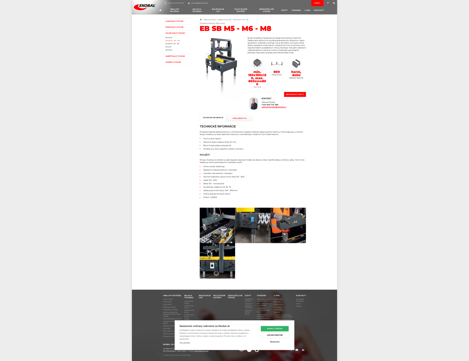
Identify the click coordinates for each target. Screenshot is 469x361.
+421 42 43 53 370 (176, 3)
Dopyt (317, 3)
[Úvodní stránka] (145, 7)
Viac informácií (185, 343)
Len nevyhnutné (275, 335)
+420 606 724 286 (270, 105)
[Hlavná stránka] (201, 20)
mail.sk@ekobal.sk (199, 3)
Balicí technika (210, 20)
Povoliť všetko (274, 329)
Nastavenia (275, 342)
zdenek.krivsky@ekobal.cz (274, 107)
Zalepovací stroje (224, 20)
